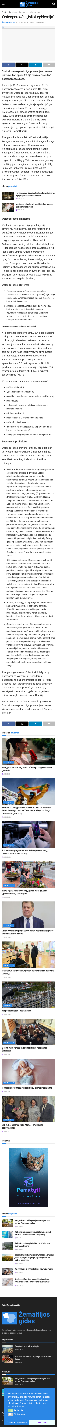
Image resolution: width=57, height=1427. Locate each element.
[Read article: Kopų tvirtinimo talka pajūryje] (7, 1349)
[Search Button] (53, 4)
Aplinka (7, 1005)
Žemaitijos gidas (8, 22)
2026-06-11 (7, 897)
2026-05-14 (7, 977)
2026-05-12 (7, 1054)
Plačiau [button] (20, 1406)
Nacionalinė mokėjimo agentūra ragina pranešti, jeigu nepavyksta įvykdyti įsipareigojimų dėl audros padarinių (34, 1257)
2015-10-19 (23, 22)
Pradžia (4, 12)
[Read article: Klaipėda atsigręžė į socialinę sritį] (28, 995)
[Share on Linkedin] (35, 65)
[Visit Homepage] (28, 4)
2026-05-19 (7, 937)
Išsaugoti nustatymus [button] (17, 1422)
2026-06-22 (7, 817)
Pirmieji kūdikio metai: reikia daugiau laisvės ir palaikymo (27, 1088)
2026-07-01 (21, 210)
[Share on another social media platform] (49, 65)
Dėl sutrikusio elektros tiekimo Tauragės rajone (34, 1269)
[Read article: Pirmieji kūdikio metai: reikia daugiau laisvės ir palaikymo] (28, 1072)
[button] (10, 1410)
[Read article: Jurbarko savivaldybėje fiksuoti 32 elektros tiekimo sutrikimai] (7, 1246)
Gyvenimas (13, 12)
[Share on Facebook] (8, 65)
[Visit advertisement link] (28, 1177)
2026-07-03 (21, 199)
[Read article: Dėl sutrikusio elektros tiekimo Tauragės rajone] (7, 1271)
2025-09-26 (19, 1349)
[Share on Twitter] (22, 65)
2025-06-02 (19, 1362)
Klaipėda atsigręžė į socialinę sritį (16, 1010)
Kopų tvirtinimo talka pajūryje (27, 1346)
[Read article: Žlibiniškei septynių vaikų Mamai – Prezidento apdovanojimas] (28, 1109)
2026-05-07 (7, 1131)
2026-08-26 (19, 1226)
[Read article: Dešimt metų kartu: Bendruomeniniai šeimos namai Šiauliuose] (28, 1032)
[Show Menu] (3, 4)
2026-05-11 (7, 1091)
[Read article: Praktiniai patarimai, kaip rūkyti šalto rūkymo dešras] (7, 1359)
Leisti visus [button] (42, 1422)
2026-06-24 (7, 774)
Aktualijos (9, 885)
